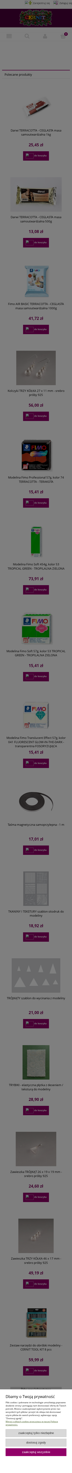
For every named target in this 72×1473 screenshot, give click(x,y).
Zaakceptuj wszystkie (36, 1452)
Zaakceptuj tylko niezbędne (36, 1433)
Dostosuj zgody (36, 1442)
